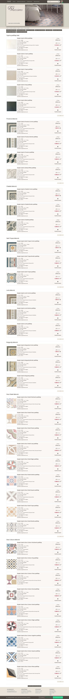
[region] (34, 697)
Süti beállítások (41, 697)
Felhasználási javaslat (53, 691)
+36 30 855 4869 (28, 691)
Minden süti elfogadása (58, 697)
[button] (11, 30)
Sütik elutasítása (49, 697)
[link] (34, 686)
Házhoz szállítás (52, 692)
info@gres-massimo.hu (24, 692)
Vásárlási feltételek (52, 690)
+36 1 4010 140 (23, 691)
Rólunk (51, 693)
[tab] (9, 1)
